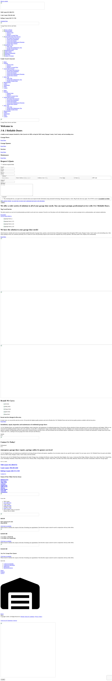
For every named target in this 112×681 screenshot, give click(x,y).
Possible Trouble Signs (12, 81)
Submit (2, 202)
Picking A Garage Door (12, 67)
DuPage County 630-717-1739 (10, 471)
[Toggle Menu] (1, 27)
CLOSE (3, 679)
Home (5, 62)
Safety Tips (6, 77)
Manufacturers (7, 82)
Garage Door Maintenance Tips (14, 79)
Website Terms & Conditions (27, 616)
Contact (5, 88)
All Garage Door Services (13, 70)
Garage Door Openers (12, 75)
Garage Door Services (9, 68)
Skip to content (4, 1)
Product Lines (10, 64)
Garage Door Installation (13, 71)
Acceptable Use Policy (104, 198)
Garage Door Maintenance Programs (15, 74)
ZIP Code (94, 178)
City (61, 178)
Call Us (2, 573)
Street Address (19, 178)
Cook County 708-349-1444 (9, 468)
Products (6, 63)
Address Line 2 (41, 178)
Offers (5, 86)
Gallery (5, 83)
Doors (2, 614)
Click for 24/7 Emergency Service (9, 620)
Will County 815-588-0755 (9, 465)
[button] (56, 618)
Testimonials (7, 85)
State (76, 178)
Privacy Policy (38, 616)
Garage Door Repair (12, 72)
